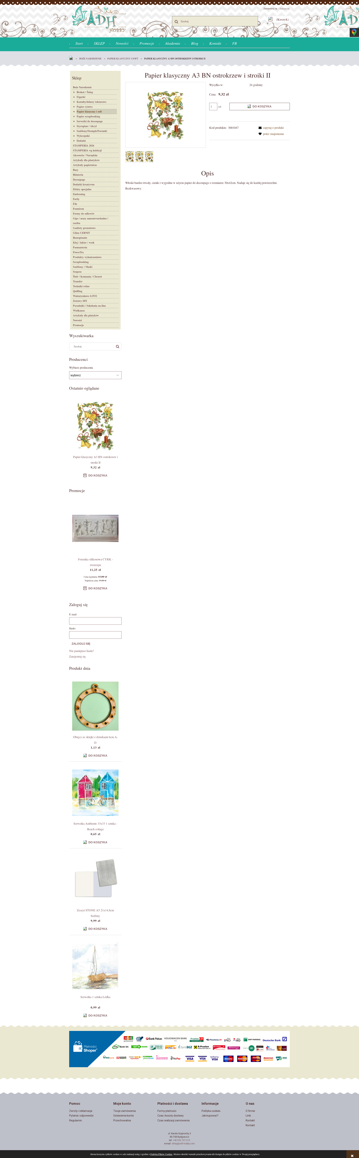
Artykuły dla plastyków (86, 160)
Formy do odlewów (83, 213)
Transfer (77, 281)
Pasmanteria (80, 247)
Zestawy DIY (80, 301)
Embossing (79, 194)
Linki (248, 1115)
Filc (75, 204)
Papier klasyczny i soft (89, 111)
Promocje (78, 325)
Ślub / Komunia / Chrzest (87, 276)
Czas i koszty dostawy (170, 1115)
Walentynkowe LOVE (85, 296)
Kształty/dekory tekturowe (91, 102)
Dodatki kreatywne (84, 184)
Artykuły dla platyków (86, 315)
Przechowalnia (122, 1120)
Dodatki (81, 141)
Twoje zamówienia (124, 1110)
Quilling (77, 291)
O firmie (250, 1110)
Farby (76, 199)
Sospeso (77, 272)
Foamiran (78, 209)
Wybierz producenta (81, 367)
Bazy (75, 170)
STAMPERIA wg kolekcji (87, 150)
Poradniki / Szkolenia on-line (89, 306)
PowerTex (78, 252)
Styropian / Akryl (87, 126)
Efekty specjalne (82, 189)
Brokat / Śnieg (85, 92)
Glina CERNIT (81, 233)
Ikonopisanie (80, 238)
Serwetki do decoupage (90, 121)
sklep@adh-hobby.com (183, 1143)
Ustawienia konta (123, 1115)
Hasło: (72, 628)
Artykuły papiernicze (85, 165)
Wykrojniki (83, 136)
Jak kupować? (210, 1115)
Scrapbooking (81, 262)
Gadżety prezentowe (84, 228)
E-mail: (73, 614)
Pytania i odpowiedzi (81, 1115)
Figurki (81, 97)
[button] (270, 127)
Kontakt (250, 1120)
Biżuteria (78, 175)
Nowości (77, 320)
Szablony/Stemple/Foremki (92, 131)
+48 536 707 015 (181, 1140)
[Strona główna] (72, 58)
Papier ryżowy (85, 107)
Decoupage (79, 179)
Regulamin (75, 1120)
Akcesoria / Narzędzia (85, 155)
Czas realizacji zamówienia (173, 1120)
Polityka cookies (211, 1110)
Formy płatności (166, 1110)
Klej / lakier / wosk (83, 242)
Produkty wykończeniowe (87, 257)
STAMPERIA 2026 (83, 145)
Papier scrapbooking (88, 116)
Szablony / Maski (82, 267)
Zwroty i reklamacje (80, 1110)
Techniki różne (81, 286)
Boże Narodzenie (82, 87)
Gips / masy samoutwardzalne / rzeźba (90, 220)
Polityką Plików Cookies (161, 1154)
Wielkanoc (79, 310)
